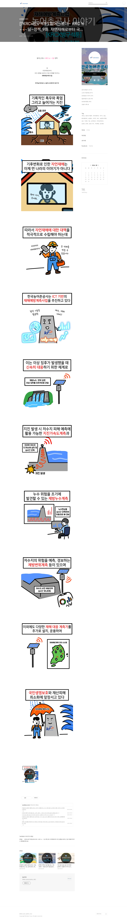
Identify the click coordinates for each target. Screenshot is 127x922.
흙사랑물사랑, (85, 118)
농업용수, (90, 118)
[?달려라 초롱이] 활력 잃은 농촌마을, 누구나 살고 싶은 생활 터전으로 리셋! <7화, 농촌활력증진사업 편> (43, 817)
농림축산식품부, (103, 118)
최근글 (83, 130)
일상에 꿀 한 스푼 (87, 98)
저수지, (101, 115)
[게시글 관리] (30, 798)
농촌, (83, 121)
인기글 (88, 130)
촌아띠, (94, 118)
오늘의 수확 (85, 104)
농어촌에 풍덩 (86, 101)
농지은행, (102, 123)
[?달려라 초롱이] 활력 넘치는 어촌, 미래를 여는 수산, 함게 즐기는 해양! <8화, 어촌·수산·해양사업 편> (43, 808)
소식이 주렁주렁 (87, 92)
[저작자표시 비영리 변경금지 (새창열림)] (41, 798)
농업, (105, 115)
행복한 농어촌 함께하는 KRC (29, 879)
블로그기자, (91, 123)
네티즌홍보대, (96, 115)
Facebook (84, 146)
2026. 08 (94, 165)
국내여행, (97, 123)
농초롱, (83, 123)
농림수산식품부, (88, 115)
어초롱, (86, 121)
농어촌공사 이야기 (26, 805)
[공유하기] (28, 798)
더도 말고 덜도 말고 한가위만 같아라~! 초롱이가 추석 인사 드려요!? (37, 814)
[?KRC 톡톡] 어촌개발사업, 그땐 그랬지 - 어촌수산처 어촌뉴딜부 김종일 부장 (40, 813)
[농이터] (28, 4)
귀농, (89, 121)
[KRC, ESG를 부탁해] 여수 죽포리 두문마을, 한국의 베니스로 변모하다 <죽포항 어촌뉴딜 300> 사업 (43, 822)
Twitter (91, 146)
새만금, (83, 115)
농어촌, (87, 123)
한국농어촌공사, (100, 121)
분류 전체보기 (87, 90)
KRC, (98, 118)
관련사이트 (99, 913)
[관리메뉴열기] (124, 3)
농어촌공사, (93, 121)
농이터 (24, 877)
